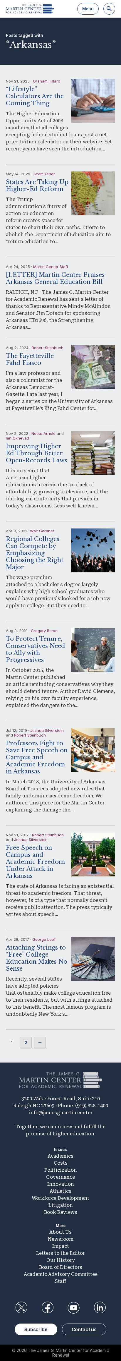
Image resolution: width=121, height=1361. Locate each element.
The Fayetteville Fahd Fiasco (30, 359)
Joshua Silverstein (47, 730)
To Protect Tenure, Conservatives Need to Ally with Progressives (35, 649)
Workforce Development (60, 1198)
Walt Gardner (42, 530)
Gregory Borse (44, 630)
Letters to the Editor (60, 1253)
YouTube (73, 1307)
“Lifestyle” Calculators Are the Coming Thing (35, 96)
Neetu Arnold (43, 433)
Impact (60, 1246)
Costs (61, 1163)
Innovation (60, 1184)
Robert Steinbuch (47, 347)
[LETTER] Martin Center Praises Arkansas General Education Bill (55, 278)
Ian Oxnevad (17, 438)
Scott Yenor (44, 173)
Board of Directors (60, 1267)
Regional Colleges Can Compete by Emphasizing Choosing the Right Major (34, 553)
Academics (60, 1156)
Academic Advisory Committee (61, 1274)
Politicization (60, 1170)
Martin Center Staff (50, 266)
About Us (60, 1232)
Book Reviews (60, 1212)
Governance (60, 1177)
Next (40, 1042)
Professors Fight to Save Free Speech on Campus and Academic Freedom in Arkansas (37, 757)
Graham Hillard (46, 81)
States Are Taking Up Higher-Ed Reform (37, 186)
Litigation (60, 1205)
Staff (60, 1281)
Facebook (47, 1307)
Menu (88, 8)
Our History (60, 1260)
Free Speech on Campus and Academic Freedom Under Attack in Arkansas (35, 861)
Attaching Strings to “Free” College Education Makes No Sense (36, 958)
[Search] (109, 9)
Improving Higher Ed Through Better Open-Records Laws (36, 453)
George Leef (44, 939)
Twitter (21, 1307)
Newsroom (60, 1239)
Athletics (60, 1191)
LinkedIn (99, 1307)
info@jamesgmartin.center (61, 1112)
